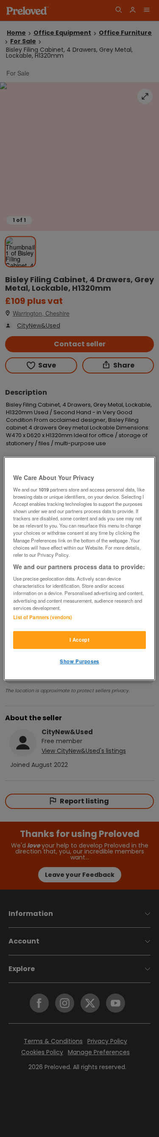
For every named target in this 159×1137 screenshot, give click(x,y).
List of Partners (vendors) (42, 617)
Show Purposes (79, 661)
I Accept (80, 639)
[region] (79, 569)
